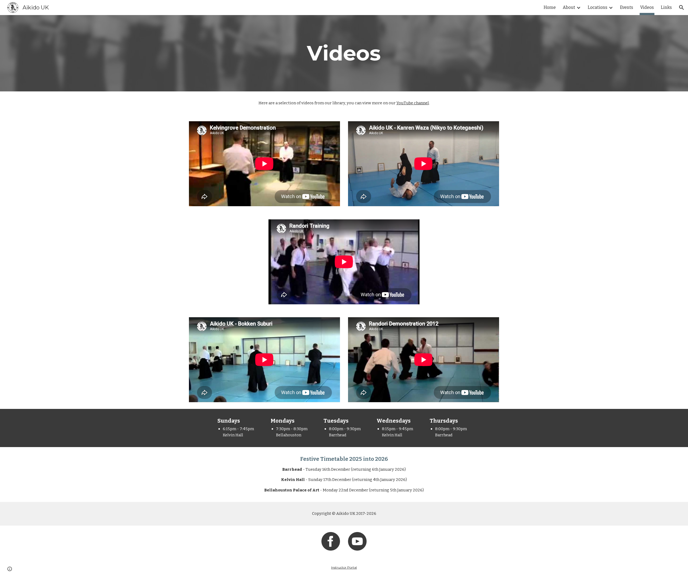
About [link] (569, 7)
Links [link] (666, 7)
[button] (681, 7)
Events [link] (626, 7)
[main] (344, 53)
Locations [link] (597, 7)
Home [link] (550, 7)
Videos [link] (647, 7)
